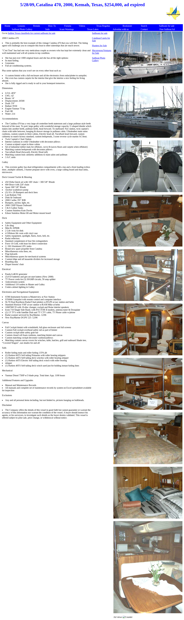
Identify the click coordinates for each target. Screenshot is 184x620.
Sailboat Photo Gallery (98, 59)
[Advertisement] (82, 17)
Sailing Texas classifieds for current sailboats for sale (31, 33)
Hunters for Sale (99, 45)
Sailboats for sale (99, 33)
